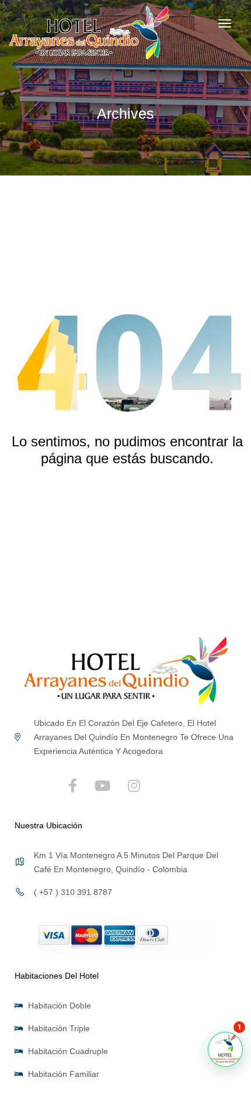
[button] (225, 1049)
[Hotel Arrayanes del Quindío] (125, 670)
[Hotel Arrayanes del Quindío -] (89, 33)
